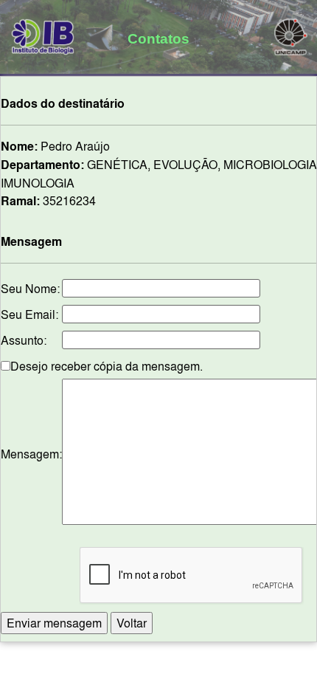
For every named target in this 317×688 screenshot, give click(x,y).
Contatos (158, 38)
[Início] (43, 34)
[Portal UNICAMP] (290, 34)
